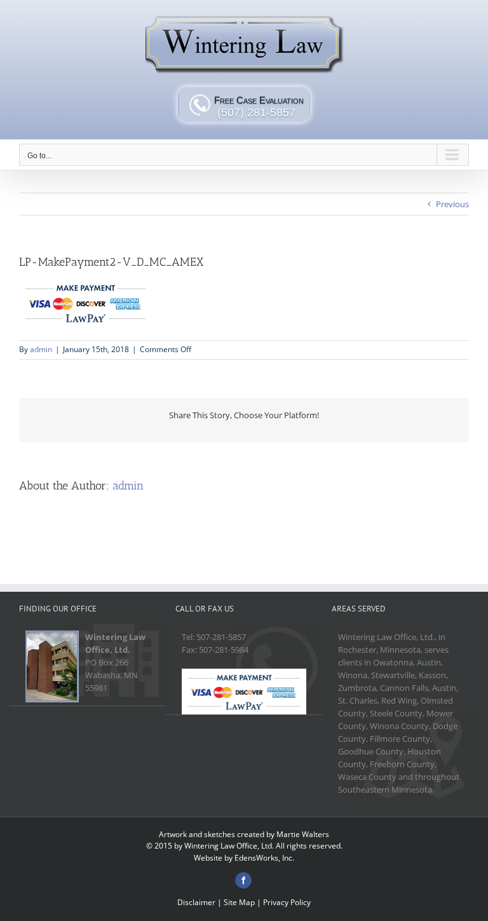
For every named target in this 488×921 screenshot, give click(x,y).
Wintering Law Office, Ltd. (229, 845)
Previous (452, 204)
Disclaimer (196, 902)
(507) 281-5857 (256, 112)
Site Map (239, 902)
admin (41, 349)
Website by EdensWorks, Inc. (244, 857)
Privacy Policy (287, 902)
